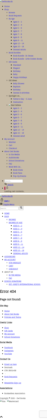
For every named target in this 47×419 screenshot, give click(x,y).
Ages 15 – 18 (18, 46)
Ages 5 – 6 (17, 28)
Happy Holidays (20, 77)
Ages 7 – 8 (17, 34)
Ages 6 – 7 (17, 31)
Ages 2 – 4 (17, 24)
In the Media (14, 154)
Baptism (16, 86)
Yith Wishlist (15, 262)
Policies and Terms (12, 317)
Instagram (9, 350)
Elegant (16, 68)
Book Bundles (15, 52)
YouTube (8, 353)
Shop (6, 9)
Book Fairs (17, 173)
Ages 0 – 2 (17, 21)
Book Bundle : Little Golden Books (27, 58)
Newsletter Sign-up (12, 382)
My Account (9, 139)
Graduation (18, 102)
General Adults (19, 49)
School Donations (16, 160)
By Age (12, 18)
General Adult (19, 136)
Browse (12, 12)
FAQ (10, 163)
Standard (17, 65)
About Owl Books (11, 151)
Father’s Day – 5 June (22, 99)
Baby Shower (18, 83)
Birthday (16, 71)
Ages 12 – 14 (18, 43)
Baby (15, 74)
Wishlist (12, 142)
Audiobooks (14, 157)
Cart (10, 145)
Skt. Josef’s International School (24, 284)
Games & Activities (21, 92)
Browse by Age (15, 222)
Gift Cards (13, 61)
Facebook (8, 347)
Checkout (13, 148)
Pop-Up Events (19, 176)
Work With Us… (15, 166)
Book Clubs (18, 169)
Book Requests (15, 15)
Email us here (10, 364)
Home (7, 6)
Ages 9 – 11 (18, 40)
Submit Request (32, 413)
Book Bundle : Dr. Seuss (23, 55)
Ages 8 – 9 (17, 37)
